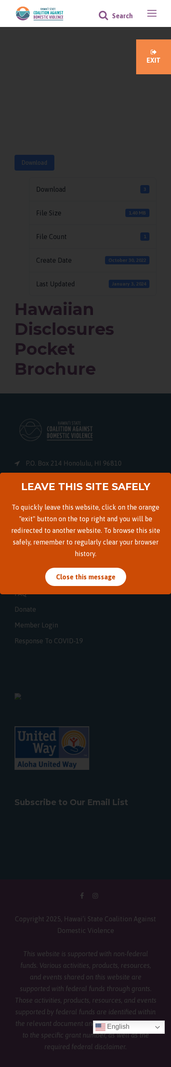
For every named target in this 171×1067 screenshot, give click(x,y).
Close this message (85, 577)
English (117, 1026)
